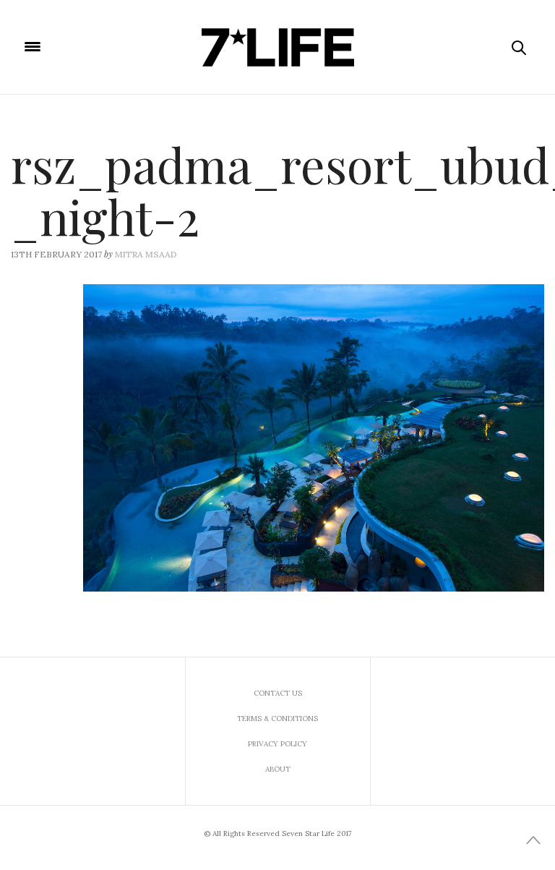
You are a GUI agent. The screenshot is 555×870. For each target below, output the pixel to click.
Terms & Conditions (277, 718)
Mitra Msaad (146, 254)
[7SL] (277, 47)
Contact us (278, 693)
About (278, 769)
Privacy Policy (277, 744)
